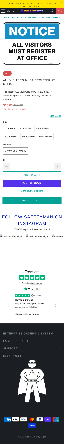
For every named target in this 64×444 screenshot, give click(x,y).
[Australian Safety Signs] (32, 11)
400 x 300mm (28, 137)
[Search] (52, 11)
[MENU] (2, 11)
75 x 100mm (25, 128)
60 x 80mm (10, 128)
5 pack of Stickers (15, 151)
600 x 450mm (45, 137)
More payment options (32, 190)
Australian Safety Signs (35, 437)
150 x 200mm (42, 128)
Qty (4, 160)
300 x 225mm (11, 137)
